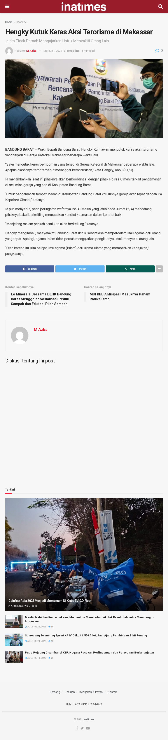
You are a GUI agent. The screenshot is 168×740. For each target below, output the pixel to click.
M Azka (31, 50)
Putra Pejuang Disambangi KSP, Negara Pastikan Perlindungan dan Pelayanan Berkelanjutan (89, 652)
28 (52, 658)
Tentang (55, 692)
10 (35, 606)
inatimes (89, 719)
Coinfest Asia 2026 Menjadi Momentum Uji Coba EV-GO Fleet (50, 600)
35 (52, 626)
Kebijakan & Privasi (91, 692)
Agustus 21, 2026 (36, 641)
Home (8, 22)
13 (52, 641)
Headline (21, 22)
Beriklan (70, 692)
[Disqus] (84, 421)
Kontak (112, 692)
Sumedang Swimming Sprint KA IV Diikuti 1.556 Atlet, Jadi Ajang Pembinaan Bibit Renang (86, 635)
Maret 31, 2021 (53, 50)
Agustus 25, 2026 (20, 606)
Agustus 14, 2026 (36, 658)
